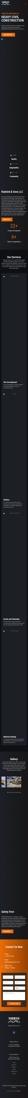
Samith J (19, 1091)
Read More (6, 931)
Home (14, 1062)
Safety (14, 1069)
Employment (14, 1071)
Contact (14, 1073)
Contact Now (14, 1003)
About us (6, 219)
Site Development (10, 382)
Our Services (7, 35)
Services (14, 1067)
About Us (14, 1064)
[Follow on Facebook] (14, 1032)
